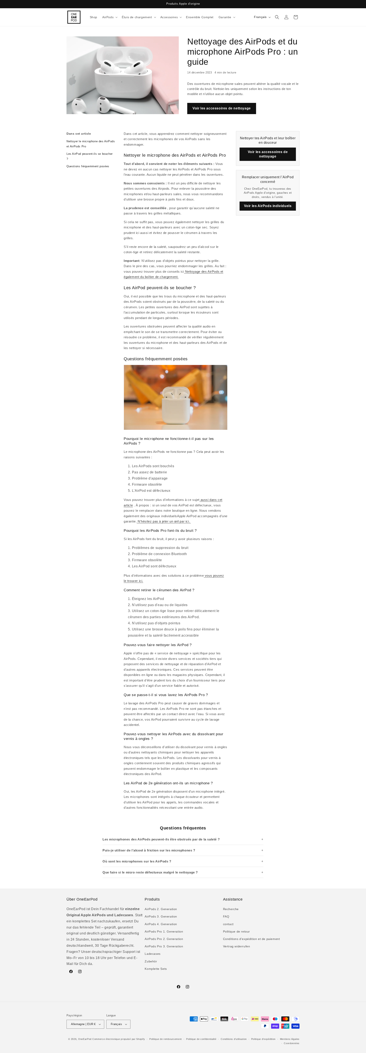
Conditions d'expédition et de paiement (251, 939)
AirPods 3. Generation (161, 916)
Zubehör (151, 961)
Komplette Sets (156, 968)
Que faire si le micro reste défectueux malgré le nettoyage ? (150, 872)
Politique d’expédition (263, 1039)
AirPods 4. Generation (161, 924)
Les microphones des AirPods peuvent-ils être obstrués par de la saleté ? (161, 839)
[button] (109, 17)
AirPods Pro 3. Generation (164, 946)
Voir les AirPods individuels (268, 206)
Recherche (231, 909)
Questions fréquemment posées (88, 166)
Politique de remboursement (165, 1039)
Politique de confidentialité (201, 1039)
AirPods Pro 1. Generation (164, 931)
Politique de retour (236, 931)
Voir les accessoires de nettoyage (222, 108)
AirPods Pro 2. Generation (164, 939)
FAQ (226, 916)
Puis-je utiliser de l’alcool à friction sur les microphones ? (149, 850)
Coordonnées (291, 1043)
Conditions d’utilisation (234, 1039)
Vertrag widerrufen (236, 946)
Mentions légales (289, 1039)
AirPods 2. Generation (161, 909)
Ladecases (152, 953)
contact (228, 924)
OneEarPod (85, 1039)
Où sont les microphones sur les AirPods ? (137, 861)
